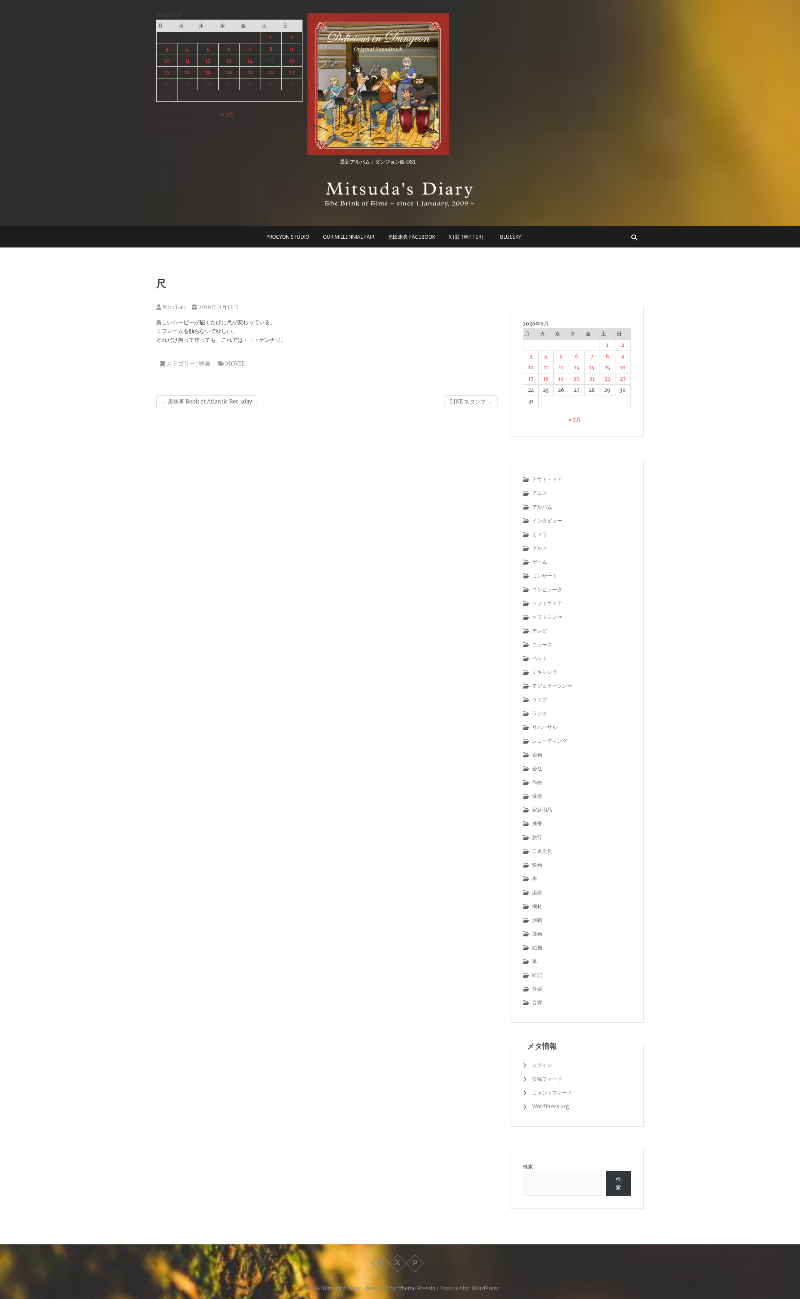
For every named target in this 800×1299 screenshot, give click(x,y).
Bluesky (510, 236)
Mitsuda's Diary (341, 1288)
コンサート (544, 576)
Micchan (173, 307)
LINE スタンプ (471, 401)
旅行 (537, 837)
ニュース (542, 644)
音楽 (537, 989)
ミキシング (544, 672)
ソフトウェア (547, 603)
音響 (537, 1002)
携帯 (537, 823)
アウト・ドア (547, 479)
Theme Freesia (416, 1288)
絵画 (537, 947)
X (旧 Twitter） (467, 236)
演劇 (537, 920)
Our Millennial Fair (348, 236)
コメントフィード (552, 1093)
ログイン (542, 1065)
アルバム (542, 507)
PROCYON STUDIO (287, 236)
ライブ (539, 699)
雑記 (537, 975)
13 (228, 61)
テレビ (539, 631)
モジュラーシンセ (552, 686)
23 (292, 72)
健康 (537, 796)
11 (187, 61)
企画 (537, 755)
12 (207, 61)
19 (208, 72)
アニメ (539, 493)
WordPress (485, 1288)
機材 (537, 906)
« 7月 (227, 114)
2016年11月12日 (217, 307)
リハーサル (544, 727)
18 (187, 72)
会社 (537, 768)
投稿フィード (547, 1079)
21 (250, 72)
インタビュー (547, 520)
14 (249, 61)
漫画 (537, 934)
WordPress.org (550, 1106)
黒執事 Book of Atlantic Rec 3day (206, 401)
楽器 (537, 892)
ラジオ (539, 713)
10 (167, 61)
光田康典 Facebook (411, 236)
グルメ (539, 548)
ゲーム (539, 562)
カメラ (539, 534)
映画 (204, 363)
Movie (235, 363)
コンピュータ (547, 589)
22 (271, 72)
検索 (528, 1166)
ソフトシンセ (547, 617)
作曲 (537, 782)
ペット (539, 658)
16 (292, 61)
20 (229, 72)
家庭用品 (542, 810)
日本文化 (542, 851)
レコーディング (549, 741)
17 (167, 72)
